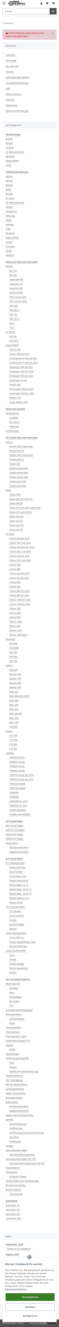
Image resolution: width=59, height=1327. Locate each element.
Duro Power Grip (17, 876)
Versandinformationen (17, 82)
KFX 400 (13, 643)
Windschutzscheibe (16, 1185)
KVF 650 (13, 656)
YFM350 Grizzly (17, 757)
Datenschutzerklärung (17, 110)
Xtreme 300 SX (16, 450)
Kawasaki (10, 639)
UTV (11, 1005)
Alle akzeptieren (30, 1297)
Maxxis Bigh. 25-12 (18, 884)
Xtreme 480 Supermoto (21, 455)
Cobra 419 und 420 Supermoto (24, 507)
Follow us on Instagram (18, 1248)
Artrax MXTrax (16, 937)
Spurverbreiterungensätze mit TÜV (27, 1163)
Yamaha (10, 255)
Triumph (10, 246)
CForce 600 (14, 569)
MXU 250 (13, 691)
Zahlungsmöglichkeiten (17, 77)
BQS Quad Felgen (14, 825)
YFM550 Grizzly (17, 766)
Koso (11, 1062)
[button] (41, 3)
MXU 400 (13, 700)
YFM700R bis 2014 (18, 801)
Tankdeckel (15, 1141)
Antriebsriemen (14, 1014)
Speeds (13, 1066)
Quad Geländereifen (16, 933)
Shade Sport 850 (17, 485)
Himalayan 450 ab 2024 (21, 375)
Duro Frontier (16, 871)
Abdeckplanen (13, 983)
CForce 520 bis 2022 (19, 555)
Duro (11, 955)
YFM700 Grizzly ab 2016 (21, 779)
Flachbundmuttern (18, 847)
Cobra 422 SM (16, 516)
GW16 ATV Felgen (14, 834)
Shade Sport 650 (17, 481)
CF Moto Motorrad (15, 151)
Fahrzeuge (11, 60)
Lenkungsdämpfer (15, 1088)
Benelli (9, 143)
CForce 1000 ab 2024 (19, 604)
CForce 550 (14, 564)
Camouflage (15, 996)
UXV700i (13, 726)
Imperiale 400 (16, 279)
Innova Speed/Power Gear (22, 941)
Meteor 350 (15, 397)
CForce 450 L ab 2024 (20, 542)
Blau (11, 992)
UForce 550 (15, 608)
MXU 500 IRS (15, 713)
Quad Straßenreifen (16, 950)
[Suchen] (53, 11)
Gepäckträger (12, 1053)
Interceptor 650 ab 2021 (21, 388)
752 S (12, 327)
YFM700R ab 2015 (18, 805)
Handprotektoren (14, 1075)
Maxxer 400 (15, 682)
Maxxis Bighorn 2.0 (19, 898)
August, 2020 (12, 1254)
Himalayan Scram (18, 380)
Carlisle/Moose (16, 1018)
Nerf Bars (14, 1137)
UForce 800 (15, 617)
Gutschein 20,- (13, 1209)
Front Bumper (13, 1031)
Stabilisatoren (13, 1167)
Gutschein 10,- (13, 1205)
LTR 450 (13, 744)
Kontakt (9, 71)
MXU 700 (13, 722)
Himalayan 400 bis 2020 (21, 371)
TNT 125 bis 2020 (18, 301)
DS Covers (14, 422)
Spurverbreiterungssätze (22, 1154)
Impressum (11, 105)
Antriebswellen (13, 1027)
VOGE (8, 165)
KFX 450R (14, 647)
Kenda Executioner (18, 880)
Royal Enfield (12, 160)
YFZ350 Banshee (17, 810)
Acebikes (13, 417)
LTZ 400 (13, 748)
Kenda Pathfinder (18, 946)
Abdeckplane (12, 413)
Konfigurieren (30, 1315)
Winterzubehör (13, 1189)
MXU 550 (13, 718)
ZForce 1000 (15, 630)
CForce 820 (14, 586)
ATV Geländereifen (15, 863)
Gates (12, 1023)
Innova (12, 920)
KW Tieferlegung (14, 1080)
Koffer (12, 1049)
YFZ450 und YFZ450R (19, 814)
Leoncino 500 (16, 288)
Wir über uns (12, 66)
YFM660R (14, 796)
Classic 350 (15, 349)
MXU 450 (13, 704)
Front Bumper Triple (16, 1036)
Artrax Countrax (17, 867)
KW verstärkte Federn (17, 1084)
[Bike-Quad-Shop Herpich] (16, 3)
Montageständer (14, 1097)
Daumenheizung (17, 1123)
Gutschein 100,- (13, 1218)
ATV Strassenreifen (15, 906)
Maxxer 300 (15, 678)
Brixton (9, 193)
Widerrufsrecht (13, 94)
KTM (8, 228)
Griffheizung (12, 430)
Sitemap (10, 99)
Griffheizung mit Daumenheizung (26, 1132)
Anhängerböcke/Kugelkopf (19, 1010)
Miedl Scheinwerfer (16, 1093)
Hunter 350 (15, 384)
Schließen (30, 1307)
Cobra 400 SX (16, 503)
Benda (9, 138)
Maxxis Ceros (16, 902)
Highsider (14, 426)
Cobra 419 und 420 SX (20, 512)
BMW (8, 189)
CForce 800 (14, 582)
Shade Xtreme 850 (18, 477)
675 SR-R (13, 340)
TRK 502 (13, 305)
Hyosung (10, 215)
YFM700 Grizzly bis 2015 (21, 774)
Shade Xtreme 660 (18, 472)
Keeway (9, 224)
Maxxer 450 (15, 687)
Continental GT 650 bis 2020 (23, 362)
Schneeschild (16, 1194)
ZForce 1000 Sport (18, 634)
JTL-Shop (43, 1323)
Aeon (8, 490)
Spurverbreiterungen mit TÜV (21, 1158)
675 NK (13, 336)
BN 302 (13, 275)
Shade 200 (14, 463)
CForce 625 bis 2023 (19, 573)
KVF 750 (13, 661)
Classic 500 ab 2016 (19, 353)
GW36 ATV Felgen (14, 838)
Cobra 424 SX (16, 529)
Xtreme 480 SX (16, 459)
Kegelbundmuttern (19, 851)
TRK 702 (13, 314)
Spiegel (9, 1145)
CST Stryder (15, 911)
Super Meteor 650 (18, 402)
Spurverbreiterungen (16, 1150)
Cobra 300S (15, 494)
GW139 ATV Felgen (15, 829)
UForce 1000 (15, 621)
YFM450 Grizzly (17, 761)
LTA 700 (13, 735)
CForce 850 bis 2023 (19, 590)
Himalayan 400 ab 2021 (21, 367)
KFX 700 (13, 652)
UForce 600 (15, 612)
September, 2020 (14, 1244)
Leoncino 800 (16, 292)
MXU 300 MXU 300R (19, 696)
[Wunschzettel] (47, 3)
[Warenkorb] (53, 3)
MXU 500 (13, 709)
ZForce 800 (14, 626)
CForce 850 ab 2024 (19, 595)
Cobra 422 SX (16, 520)
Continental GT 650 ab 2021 (23, 358)
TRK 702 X (14, 318)
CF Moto (10, 147)
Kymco (9, 665)
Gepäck (9, 1045)
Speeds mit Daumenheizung (23, 1071)
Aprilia (9, 176)
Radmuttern (12, 843)
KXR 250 (13, 669)
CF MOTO (10, 332)
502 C (12, 323)
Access (9, 442)
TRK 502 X (14, 310)
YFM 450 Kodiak (17, 783)
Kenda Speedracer (18, 968)
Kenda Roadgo (16, 924)
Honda (9, 206)
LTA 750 (13, 739)
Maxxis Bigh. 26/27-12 (20, 889)
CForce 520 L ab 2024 (20, 560)
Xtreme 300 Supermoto (21, 446)
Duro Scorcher (16, 915)
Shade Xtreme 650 (18, 468)
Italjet (8, 220)
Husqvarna (11, 211)
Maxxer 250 (15, 674)
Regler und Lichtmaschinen (20, 1115)
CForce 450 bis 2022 (19, 538)
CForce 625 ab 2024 (19, 577)
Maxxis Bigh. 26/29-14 (20, 893)
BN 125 (13, 270)
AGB (8, 88)
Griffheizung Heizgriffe (17, 1058)
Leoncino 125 (16, 283)
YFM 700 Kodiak (17, 788)
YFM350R (14, 792)
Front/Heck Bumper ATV (18, 1040)
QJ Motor (10, 156)
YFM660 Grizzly (17, 770)
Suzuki (9, 242)
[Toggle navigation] (3, 2)
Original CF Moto (17, 1176)
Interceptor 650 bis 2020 (21, 393)
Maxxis (12, 928)
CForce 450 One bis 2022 (21, 547)
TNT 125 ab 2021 (17, 296)
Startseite (10, 54)
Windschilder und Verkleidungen (22, 1180)
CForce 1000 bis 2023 (20, 599)
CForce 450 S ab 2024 (20, 551)
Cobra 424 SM (16, 525)
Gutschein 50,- (13, 1213)
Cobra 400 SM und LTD (21, 498)
